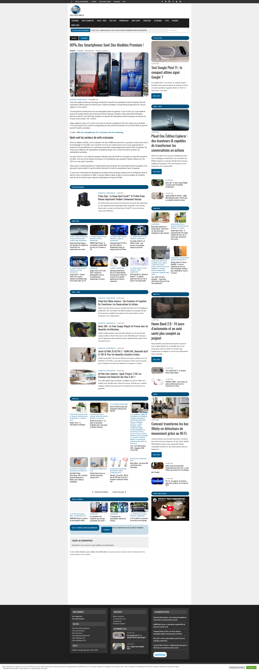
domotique (75, 399)
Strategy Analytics (102, 51)
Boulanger (117, 1)
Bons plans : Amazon (105, 1)
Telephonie (75, 20)
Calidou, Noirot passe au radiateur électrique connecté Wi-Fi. (97, 475)
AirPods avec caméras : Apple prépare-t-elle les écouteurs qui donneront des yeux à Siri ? (119, 375)
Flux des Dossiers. (78, 631)
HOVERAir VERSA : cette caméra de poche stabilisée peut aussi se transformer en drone (176, 383)
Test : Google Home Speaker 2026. (135, 647)
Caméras (133, 418)
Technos (94, 1)
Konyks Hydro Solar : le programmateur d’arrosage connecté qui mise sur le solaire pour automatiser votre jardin (179, 234)
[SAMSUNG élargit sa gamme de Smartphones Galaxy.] (79, 511)
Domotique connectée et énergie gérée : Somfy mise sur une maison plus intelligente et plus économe (160, 229)
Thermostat (102, 469)
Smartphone (75, 221)
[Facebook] (162, 1)
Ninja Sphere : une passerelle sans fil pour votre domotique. (139, 465)
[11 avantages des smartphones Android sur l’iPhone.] (119, 511)
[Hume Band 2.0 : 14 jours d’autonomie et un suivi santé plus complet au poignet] (170, 317)
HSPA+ (72, 516)
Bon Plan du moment (78, 187)
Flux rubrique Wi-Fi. (79, 640)
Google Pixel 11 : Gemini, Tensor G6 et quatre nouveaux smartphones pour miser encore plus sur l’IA (78, 277)
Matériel (133, 426)
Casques (73, 238)
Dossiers (175, 20)
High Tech (112, 20)
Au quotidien (114, 404)
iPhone (132, 422)
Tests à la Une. (157, 38)
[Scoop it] (187, 1)
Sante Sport (136, 20)
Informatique (123, 20)
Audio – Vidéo (101, 20)
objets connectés (88, 20)
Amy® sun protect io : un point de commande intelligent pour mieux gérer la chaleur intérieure (98, 423)
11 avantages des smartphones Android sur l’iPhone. (118, 518)
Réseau (155, 394)
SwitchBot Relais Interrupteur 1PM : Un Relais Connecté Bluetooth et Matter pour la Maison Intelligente (78, 477)
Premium (80, 51)
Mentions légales (119, 624)
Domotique (147, 20)
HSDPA (82, 514)
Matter (80, 470)
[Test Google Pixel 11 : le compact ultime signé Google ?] (170, 61)
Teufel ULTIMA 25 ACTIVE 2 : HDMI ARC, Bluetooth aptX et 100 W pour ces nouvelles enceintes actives (123, 352)
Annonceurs (117, 621)
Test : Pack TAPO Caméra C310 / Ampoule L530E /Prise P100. (138, 448)
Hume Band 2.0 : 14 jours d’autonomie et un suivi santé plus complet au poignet (167, 330)
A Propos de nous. (119, 619)
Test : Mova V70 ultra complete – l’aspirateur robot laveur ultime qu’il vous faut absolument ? (160, 280)
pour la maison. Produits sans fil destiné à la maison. (78, 416)
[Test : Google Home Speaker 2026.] (119, 649)
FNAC (124, 1)
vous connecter (86, 545)
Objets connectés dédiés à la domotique (137, 429)
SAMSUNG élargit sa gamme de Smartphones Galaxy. (79, 519)
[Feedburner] (184, 1)
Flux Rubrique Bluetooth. (81, 635)
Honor (78, 238)
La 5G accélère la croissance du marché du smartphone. (139, 519)
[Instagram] (169, 1)
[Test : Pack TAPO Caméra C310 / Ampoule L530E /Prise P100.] (139, 411)
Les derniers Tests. (120, 629)
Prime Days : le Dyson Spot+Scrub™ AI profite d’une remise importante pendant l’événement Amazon (121, 197)
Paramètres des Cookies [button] (237, 667)
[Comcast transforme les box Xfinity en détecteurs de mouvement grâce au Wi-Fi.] (170, 417)
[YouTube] (176, 1)
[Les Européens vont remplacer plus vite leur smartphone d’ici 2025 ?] (99, 511)
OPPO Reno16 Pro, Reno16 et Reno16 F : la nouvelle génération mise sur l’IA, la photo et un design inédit (139, 277)
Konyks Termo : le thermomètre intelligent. (77, 423)
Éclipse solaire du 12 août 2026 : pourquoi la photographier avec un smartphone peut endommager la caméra (98, 274)
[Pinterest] (180, 1)
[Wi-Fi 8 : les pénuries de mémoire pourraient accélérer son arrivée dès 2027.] (157, 483)
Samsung (120, 238)
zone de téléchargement (81, 1)
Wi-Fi (71, 420)
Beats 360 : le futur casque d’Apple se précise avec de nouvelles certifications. (123, 327)
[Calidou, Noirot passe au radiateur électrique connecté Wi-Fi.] (99, 466)
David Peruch (82, 99)
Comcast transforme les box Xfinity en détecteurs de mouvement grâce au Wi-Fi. (169, 428)
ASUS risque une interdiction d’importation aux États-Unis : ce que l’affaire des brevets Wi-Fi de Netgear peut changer (170, 469)
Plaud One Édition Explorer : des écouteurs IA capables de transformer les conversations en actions (79, 246)
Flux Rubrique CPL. (79, 638)
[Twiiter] (165, 1)
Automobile (158, 20)
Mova (160, 263)
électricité (134, 420)
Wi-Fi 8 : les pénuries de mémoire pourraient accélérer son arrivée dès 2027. (177, 483)
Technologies (135, 441)
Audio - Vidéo (74, 236)
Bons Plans (75, 25)
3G (70, 514)
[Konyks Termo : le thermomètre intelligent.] (79, 411)
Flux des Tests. (77, 633)
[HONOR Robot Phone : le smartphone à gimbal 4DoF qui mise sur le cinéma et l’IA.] (99, 234)
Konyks (80, 414)
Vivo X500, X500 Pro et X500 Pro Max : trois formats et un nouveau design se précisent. (137, 244)
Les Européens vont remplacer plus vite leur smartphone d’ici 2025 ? (97, 518)
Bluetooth (83, 236)
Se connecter (77, 616)
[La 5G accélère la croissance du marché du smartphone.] (139, 511)
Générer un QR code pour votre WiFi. (85, 650)
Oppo (139, 270)
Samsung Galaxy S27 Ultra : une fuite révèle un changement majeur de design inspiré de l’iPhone (118, 246)
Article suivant (118, 492)
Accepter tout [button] (251, 667)
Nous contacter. (118, 616)
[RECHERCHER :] (178, 30)
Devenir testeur (78, 619)
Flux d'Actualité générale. (81, 628)
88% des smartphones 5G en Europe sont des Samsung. (100, 132)
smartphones (89, 51)
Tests (167, 20)
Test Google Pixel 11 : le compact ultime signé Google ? (166, 72)
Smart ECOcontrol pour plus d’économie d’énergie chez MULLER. (118, 408)
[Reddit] (173, 1)
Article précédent (101, 492)
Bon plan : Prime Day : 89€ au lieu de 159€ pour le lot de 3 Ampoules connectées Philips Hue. (119, 478)
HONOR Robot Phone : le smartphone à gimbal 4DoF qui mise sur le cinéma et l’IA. (98, 246)
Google (79, 270)
